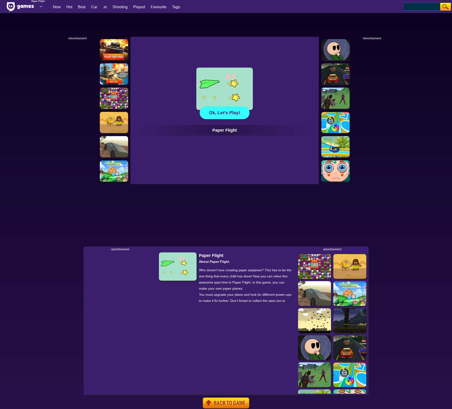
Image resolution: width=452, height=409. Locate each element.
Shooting (120, 7)
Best (81, 7)
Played (139, 7)
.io (105, 7)
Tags (176, 7)
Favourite (158, 7)
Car (94, 7)
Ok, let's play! (224, 112)
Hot (69, 7)
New (57, 7)
